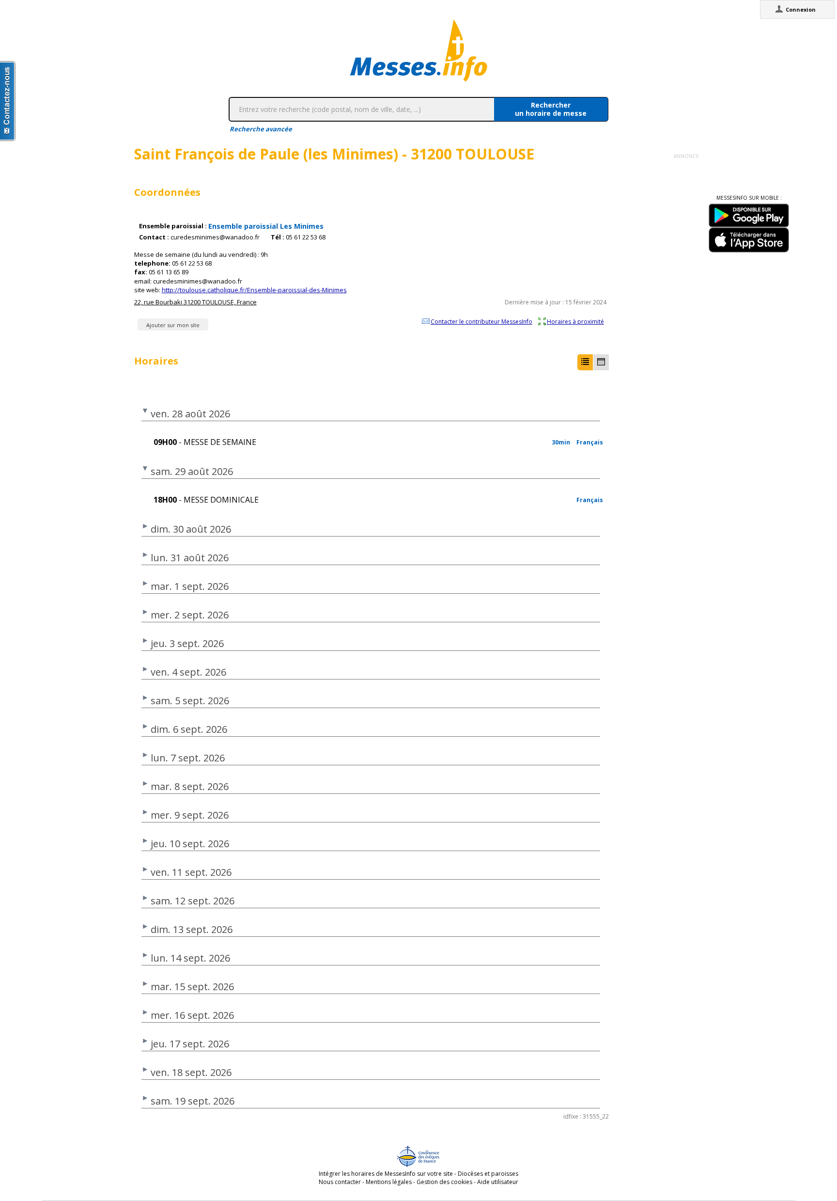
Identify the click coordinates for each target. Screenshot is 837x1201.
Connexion (801, 9)
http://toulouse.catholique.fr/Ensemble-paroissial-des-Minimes (254, 289)
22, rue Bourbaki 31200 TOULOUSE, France (195, 302)
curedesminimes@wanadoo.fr (215, 237)
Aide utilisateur (497, 1182)
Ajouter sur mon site (173, 325)
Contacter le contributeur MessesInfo (481, 321)
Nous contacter (340, 1182)
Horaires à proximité (575, 321)
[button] (585, 362)
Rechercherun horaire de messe (551, 109)
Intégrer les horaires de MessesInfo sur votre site (386, 1173)
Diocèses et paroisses (488, 1173)
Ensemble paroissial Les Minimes (266, 226)
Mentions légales (389, 1182)
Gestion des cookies (444, 1182)
